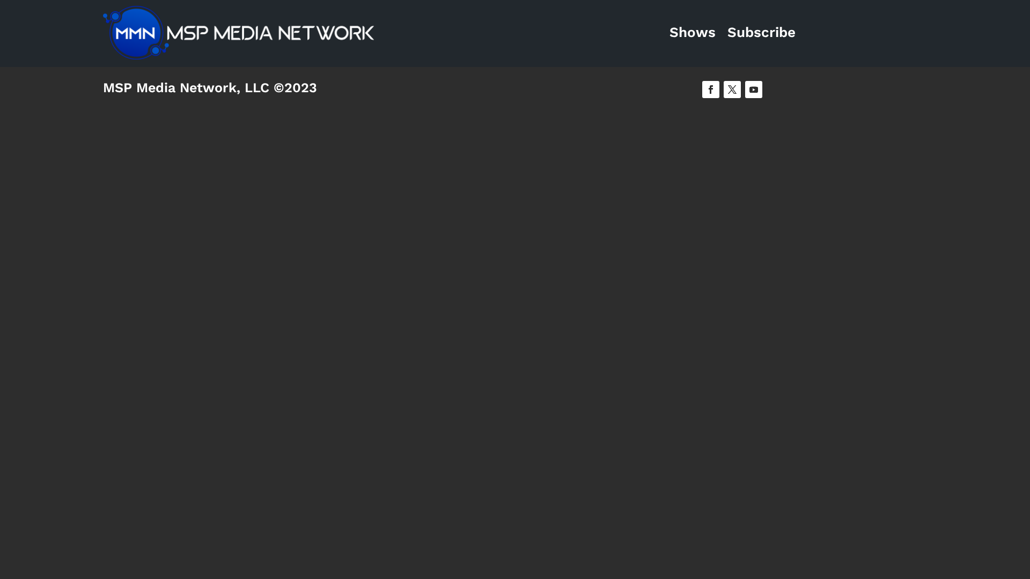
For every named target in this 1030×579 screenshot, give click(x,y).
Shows (693, 32)
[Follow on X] (732, 89)
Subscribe (761, 32)
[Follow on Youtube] (753, 89)
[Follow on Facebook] (710, 89)
